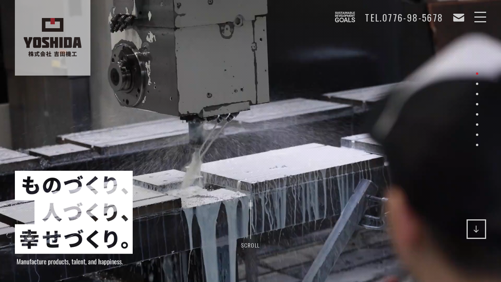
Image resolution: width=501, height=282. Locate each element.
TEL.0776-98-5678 (404, 18)
